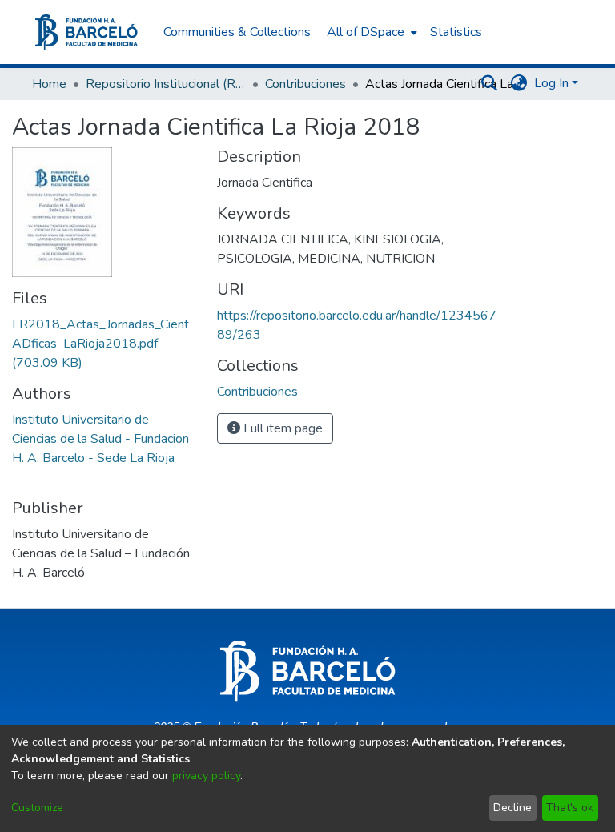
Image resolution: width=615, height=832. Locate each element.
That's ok (569, 807)
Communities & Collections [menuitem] (237, 32)
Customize (37, 807)
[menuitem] (370, 32)
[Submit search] (490, 83)
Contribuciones (305, 84)
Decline (512, 807)
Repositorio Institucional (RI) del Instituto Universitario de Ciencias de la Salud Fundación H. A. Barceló (166, 84)
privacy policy (206, 775)
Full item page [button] (281, 428)
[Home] (86, 32)
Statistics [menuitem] (456, 32)
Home (49, 84)
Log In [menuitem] (551, 83)
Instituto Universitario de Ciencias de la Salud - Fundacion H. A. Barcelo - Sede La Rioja (100, 439)
